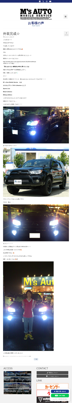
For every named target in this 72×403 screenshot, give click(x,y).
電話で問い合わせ (60, 391)
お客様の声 (11, 36)
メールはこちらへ (53, 376)
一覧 (36, 359)
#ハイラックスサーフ (23, 356)
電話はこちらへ (53, 372)
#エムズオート (7, 356)
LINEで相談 (60, 395)
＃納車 (29, 356)
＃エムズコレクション (14, 356)
